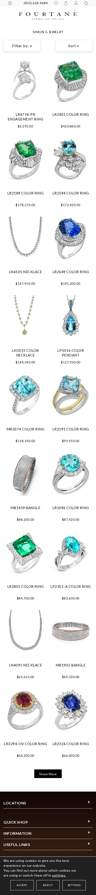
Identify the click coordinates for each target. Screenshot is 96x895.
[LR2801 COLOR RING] (25, 553)
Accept (22, 885)
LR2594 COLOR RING (70, 193)
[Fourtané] (48, 14)
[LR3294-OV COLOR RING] (25, 710)
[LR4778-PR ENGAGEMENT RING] (25, 81)
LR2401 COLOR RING (70, 114)
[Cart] (66, 3)
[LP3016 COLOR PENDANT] (70, 317)
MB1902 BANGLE (71, 665)
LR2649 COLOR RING (70, 272)
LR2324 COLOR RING (70, 744)
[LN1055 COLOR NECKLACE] (25, 317)
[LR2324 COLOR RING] (70, 710)
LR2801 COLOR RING (25, 586)
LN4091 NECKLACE (25, 665)
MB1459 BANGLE (25, 508)
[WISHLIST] (56, 3)
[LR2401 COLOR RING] (70, 81)
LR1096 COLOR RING (70, 508)
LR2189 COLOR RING (25, 193)
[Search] (86, 3)
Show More (48, 774)
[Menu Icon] (10, 3)
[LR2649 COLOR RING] (70, 238)
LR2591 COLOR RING (70, 429)
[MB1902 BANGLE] (70, 631)
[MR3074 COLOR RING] (25, 395)
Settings (74, 885)
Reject (48, 885)
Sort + (73, 45)
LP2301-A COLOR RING (70, 586)
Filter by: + (22, 45)
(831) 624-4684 (36, 3)
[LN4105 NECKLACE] (25, 238)
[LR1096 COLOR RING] (70, 474)
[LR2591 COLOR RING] (70, 395)
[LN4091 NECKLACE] (25, 631)
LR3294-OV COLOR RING (25, 744)
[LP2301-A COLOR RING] (70, 553)
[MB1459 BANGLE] (25, 474)
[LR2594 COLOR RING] (70, 159)
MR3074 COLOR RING (26, 429)
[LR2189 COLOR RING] (25, 159)
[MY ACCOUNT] (76, 3)
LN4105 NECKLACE (25, 272)
